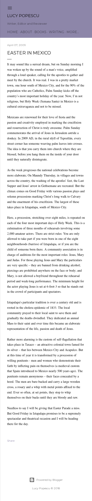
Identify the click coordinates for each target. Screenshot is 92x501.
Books (40, 32)
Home (12, 32)
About (26, 32)
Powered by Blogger (49, 479)
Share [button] (11, 440)
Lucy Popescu (23, 15)
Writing (56, 32)
